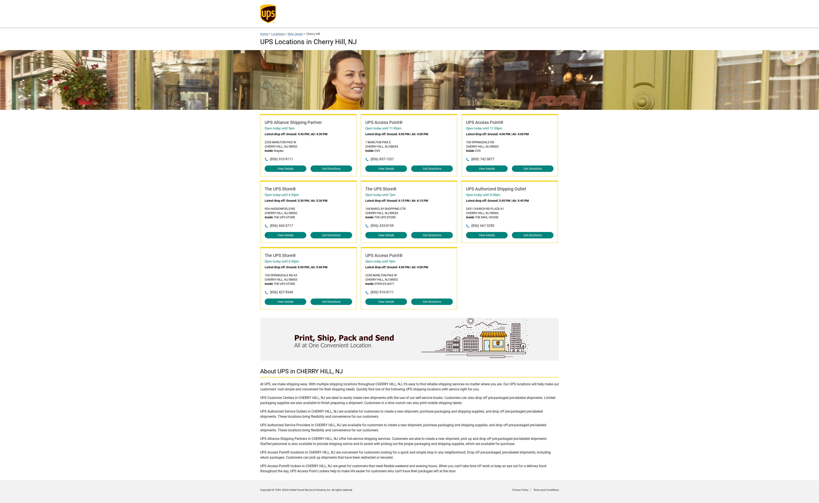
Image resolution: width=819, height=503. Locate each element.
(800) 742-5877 (482, 159)
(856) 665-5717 (281, 226)
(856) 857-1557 (382, 159)
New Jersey (295, 34)
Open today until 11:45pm (383, 128)
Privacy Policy (520, 490)
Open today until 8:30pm (483, 195)
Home (264, 34)
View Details (285, 168)
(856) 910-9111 (281, 159)
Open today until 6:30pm (282, 195)
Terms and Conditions (546, 490)
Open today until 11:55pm (484, 128)
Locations (278, 34)
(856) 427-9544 (281, 292)
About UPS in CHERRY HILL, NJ (301, 371)
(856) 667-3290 (482, 226)
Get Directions (331, 168)
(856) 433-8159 (382, 226)
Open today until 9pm (280, 128)
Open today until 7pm (380, 195)
